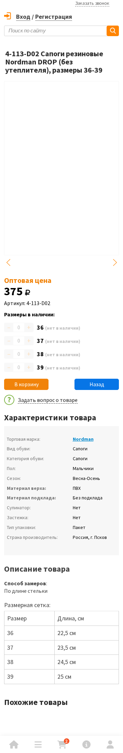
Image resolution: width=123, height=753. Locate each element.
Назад (97, 384)
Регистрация (53, 16)
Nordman (83, 439)
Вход (23, 16)
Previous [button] (8, 262)
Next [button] (115, 262)
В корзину (26, 384)
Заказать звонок (92, 3)
